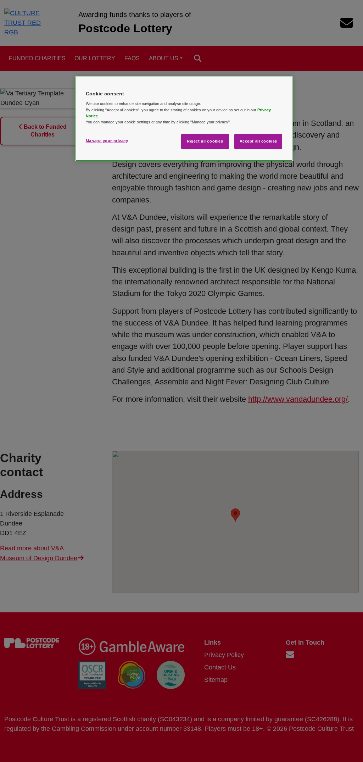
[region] (184, 118)
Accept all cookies (258, 141)
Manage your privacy (107, 141)
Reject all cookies (205, 141)
